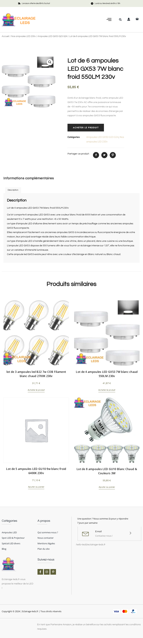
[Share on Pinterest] (113, 155)
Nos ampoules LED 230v (23, 36)
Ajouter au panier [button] (36, 487)
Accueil (5, 36)
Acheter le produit (86, 127)
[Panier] (137, 19)
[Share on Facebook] (96, 155)
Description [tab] (13, 190)
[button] (109, 19)
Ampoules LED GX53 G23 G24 (52, 36)
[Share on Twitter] (104, 155)
